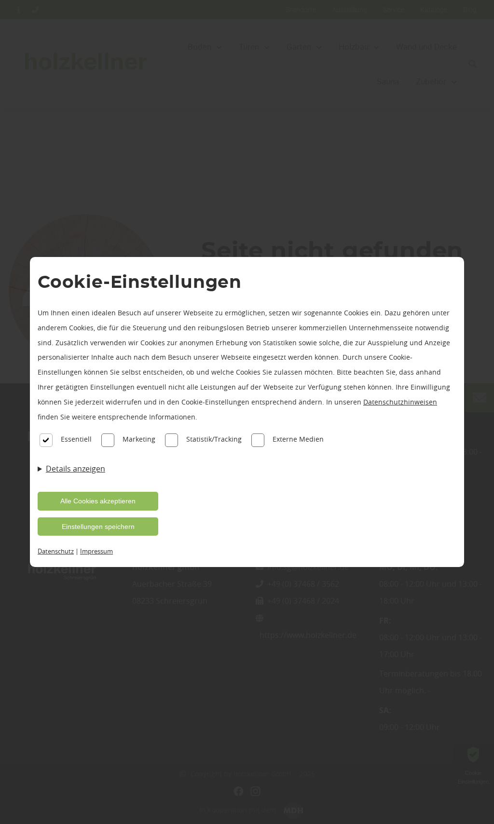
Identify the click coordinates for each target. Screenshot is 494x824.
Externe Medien (298, 439)
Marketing (139, 439)
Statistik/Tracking (214, 439)
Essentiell (76, 439)
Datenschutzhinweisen (400, 401)
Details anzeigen (75, 468)
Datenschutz (56, 551)
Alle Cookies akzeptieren (98, 501)
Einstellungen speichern (98, 526)
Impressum (96, 551)
